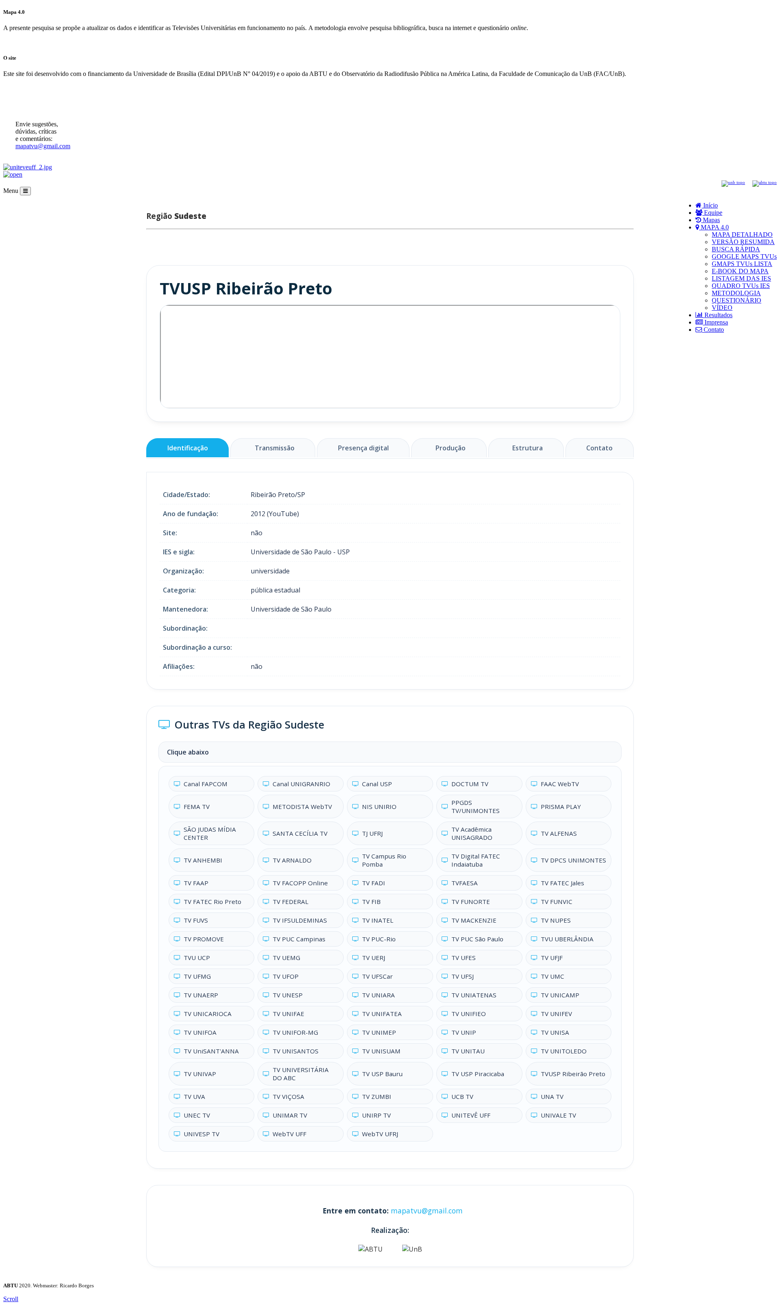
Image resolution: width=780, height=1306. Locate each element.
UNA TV (552, 1096)
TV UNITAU (468, 1051)
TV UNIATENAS (473, 995)
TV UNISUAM (381, 1051)
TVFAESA (464, 883)
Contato (713, 329)
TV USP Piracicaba (477, 1074)
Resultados (717, 314)
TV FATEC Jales (562, 883)
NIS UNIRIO (379, 806)
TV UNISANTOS (295, 1051)
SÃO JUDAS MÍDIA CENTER (210, 833)
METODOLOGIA (736, 293)
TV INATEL (377, 920)
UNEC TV (197, 1115)
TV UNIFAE (288, 1014)
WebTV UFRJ (380, 1134)
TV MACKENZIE (473, 920)
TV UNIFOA (200, 1032)
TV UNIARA (378, 995)
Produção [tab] (451, 447)
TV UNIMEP (379, 1032)
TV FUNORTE (470, 901)
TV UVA (194, 1096)
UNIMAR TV (290, 1115)
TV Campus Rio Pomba (384, 860)
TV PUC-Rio (379, 939)
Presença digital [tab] (363, 447)
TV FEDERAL (290, 901)
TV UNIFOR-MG (295, 1032)
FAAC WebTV (560, 784)
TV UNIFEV (556, 1014)
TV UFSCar (377, 976)
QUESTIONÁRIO (736, 300)
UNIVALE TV (558, 1115)
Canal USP (377, 784)
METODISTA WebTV (302, 806)
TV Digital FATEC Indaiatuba (475, 860)
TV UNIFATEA (382, 1014)
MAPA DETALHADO (742, 234)
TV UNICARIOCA (208, 1014)
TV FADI (373, 883)
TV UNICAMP (560, 995)
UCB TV (462, 1096)
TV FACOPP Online (300, 883)
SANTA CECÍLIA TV (300, 833)
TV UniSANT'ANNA (211, 1051)
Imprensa (715, 322)
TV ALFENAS (559, 833)
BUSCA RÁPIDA (736, 249)
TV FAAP (196, 883)
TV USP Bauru (382, 1074)
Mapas (710, 219)
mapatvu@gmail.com (42, 146)
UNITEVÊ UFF (470, 1115)
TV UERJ (373, 958)
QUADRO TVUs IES (741, 285)
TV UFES (463, 958)
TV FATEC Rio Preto (212, 901)
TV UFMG (197, 976)
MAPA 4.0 (714, 227)
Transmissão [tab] (275, 447)
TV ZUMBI (376, 1096)
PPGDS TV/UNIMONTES (475, 806)
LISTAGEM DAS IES (741, 278)
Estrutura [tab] (527, 447)
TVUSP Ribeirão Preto (573, 1074)
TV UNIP (463, 1032)
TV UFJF (552, 958)
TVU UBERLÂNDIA (567, 939)
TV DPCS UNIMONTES (573, 860)
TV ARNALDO (292, 860)
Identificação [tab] (187, 447)
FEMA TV (197, 806)
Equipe (712, 212)
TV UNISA (555, 1032)
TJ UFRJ (372, 833)
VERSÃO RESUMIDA (743, 241)
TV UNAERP (201, 995)
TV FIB (371, 901)
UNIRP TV (376, 1115)
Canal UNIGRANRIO (301, 784)
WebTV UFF (289, 1134)
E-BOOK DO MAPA (740, 271)
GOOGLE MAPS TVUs (744, 256)
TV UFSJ (462, 976)
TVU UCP (197, 958)
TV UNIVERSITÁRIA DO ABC (301, 1074)
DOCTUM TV (469, 784)
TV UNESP (288, 995)
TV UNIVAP (200, 1074)
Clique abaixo (188, 752)
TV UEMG (286, 958)
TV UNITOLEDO (564, 1051)
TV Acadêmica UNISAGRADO (471, 833)
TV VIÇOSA (288, 1096)
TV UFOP (286, 976)
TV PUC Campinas (299, 939)
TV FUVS (196, 920)
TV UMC (552, 976)
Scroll (10, 1298)
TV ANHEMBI (203, 860)
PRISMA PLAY (561, 806)
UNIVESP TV (201, 1134)
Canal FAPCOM (206, 784)
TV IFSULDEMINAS (300, 920)
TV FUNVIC (556, 901)
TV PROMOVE (204, 939)
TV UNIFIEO (468, 1014)
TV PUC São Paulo (477, 939)
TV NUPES (556, 920)
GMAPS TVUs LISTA (742, 263)
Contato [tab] (599, 447)
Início (710, 205)
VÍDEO (722, 307)
